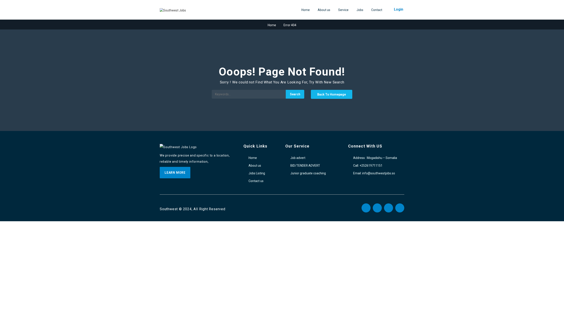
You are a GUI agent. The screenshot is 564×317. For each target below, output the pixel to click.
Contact (376, 10)
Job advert (297, 158)
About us (324, 10)
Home (305, 10)
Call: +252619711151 (367, 165)
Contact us (256, 181)
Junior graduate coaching (308, 173)
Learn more (175, 172)
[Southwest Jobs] (173, 10)
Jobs (359, 10)
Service (343, 10)
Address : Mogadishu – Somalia (375, 158)
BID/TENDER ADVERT (305, 165)
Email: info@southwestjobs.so (374, 173)
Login (398, 9)
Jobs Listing (257, 173)
